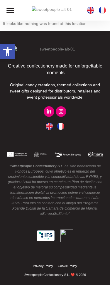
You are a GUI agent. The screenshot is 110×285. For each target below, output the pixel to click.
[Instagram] (61, 111)
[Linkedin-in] (49, 111)
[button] (10, 10)
